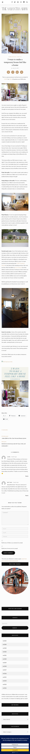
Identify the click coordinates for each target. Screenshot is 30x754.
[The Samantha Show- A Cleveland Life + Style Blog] (15, 8)
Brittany (9, 482)
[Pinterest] (17, 2)
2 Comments (5, 429)
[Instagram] (21, 2)
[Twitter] (14, 2)
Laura (8, 456)
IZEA (10, 79)
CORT (5, 79)
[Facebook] (11, 2)
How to (19, 56)
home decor (12, 56)
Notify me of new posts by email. (10, 548)
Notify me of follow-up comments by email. (12, 542)
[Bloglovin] (24, 2)
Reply (26, 495)
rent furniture (18, 267)
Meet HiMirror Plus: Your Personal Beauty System (14, 438)
